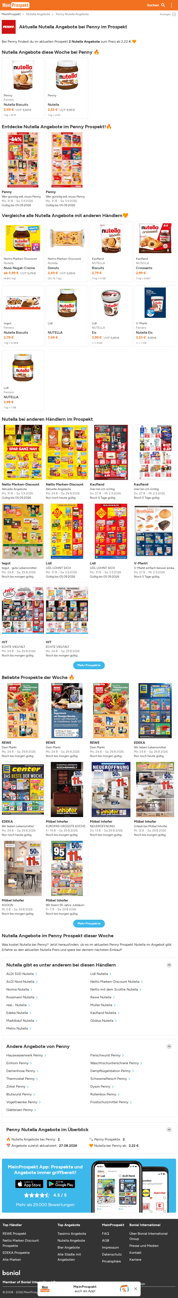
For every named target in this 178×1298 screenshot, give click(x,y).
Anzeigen (165, 14)
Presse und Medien (144, 1246)
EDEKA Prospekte (16, 1253)
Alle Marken (12, 1259)
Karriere (135, 1259)
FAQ (105, 1233)
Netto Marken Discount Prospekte (21, 1243)
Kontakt (135, 1253)
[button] (171, 5)
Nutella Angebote (38, 14)
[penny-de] (9, 27)
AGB (105, 1240)
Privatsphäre (111, 1261)
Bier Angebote (69, 1247)
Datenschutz (112, 1254)
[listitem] (23, 88)
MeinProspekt (11, 14)
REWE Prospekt (14, 1233)
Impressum (110, 1247)
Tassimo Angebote (72, 1233)
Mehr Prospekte (89, 665)
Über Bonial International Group (148, 1236)
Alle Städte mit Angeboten (69, 1257)
